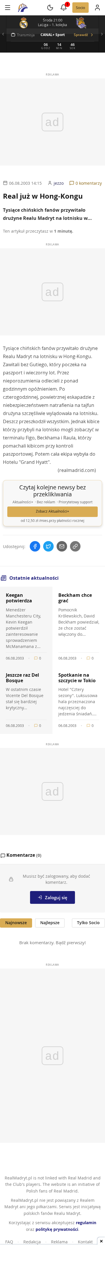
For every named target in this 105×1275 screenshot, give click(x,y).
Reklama (59, 1242)
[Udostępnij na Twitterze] (48, 546)
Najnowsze (16, 922)
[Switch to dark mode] (50, 7)
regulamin (86, 1222)
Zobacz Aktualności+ (52, 511)
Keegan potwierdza (19, 598)
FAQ (9, 1242)
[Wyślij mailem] (62, 546)
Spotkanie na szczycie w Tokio (77, 678)
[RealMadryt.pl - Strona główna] (22, 7)
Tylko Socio (88, 922)
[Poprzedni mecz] (3, 34)
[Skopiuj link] (75, 546)
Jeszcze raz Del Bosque (22, 678)
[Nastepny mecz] (102, 34)
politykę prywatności (57, 1229)
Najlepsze (50, 922)
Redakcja (32, 1242)
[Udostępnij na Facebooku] (35, 546)
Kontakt (85, 1242)
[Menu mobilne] (7, 7)
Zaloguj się (56, 897)
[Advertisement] (52, 1260)
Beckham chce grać (75, 598)
